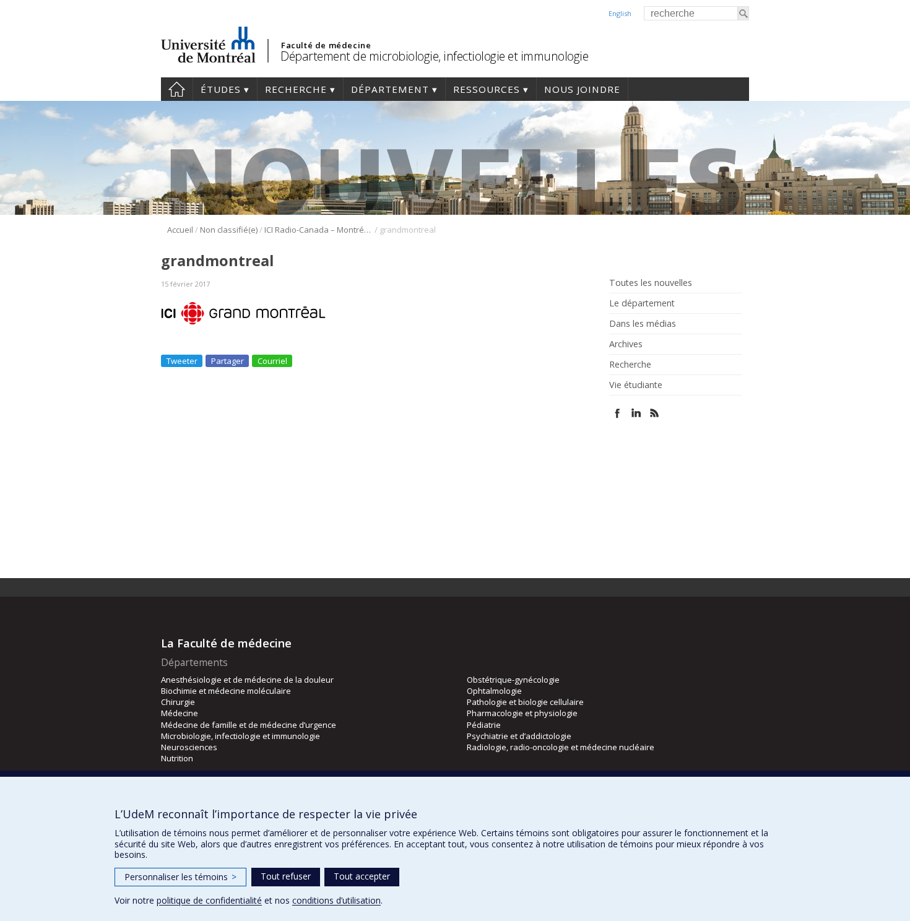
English (620, 13)
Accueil (176, 89)
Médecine (179, 713)
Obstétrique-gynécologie (513, 679)
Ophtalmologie (494, 690)
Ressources (486, 89)
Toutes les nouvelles (650, 283)
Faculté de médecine (326, 45)
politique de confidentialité (209, 900)
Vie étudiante (635, 385)
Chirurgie (178, 701)
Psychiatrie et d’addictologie (519, 736)
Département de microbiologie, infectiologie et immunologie (434, 56)
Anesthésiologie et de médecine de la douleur (247, 679)
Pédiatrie (484, 724)
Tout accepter (362, 876)
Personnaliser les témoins (180, 877)
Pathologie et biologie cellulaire (525, 701)
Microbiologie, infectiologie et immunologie (240, 736)
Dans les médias (642, 324)
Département (390, 89)
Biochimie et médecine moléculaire (226, 690)
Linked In (636, 413)
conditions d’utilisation (336, 900)
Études (221, 89)
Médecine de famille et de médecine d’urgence (248, 724)
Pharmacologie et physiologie (522, 713)
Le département (642, 303)
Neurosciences (189, 747)
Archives (626, 344)
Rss (654, 413)
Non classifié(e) (229, 229)
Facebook (617, 413)
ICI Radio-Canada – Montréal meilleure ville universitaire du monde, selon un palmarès (318, 229)
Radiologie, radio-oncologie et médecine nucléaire (560, 747)
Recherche (296, 89)
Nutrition (177, 758)
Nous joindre (582, 89)
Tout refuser (286, 876)
